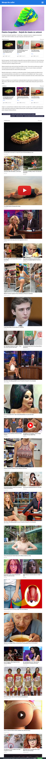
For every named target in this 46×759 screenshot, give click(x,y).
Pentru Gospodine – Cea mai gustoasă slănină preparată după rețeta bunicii (19, 114)
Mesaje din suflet (8, 2)
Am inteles (40, 758)
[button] (23, 18)
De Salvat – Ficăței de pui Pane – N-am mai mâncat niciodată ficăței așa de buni (27, 116)
